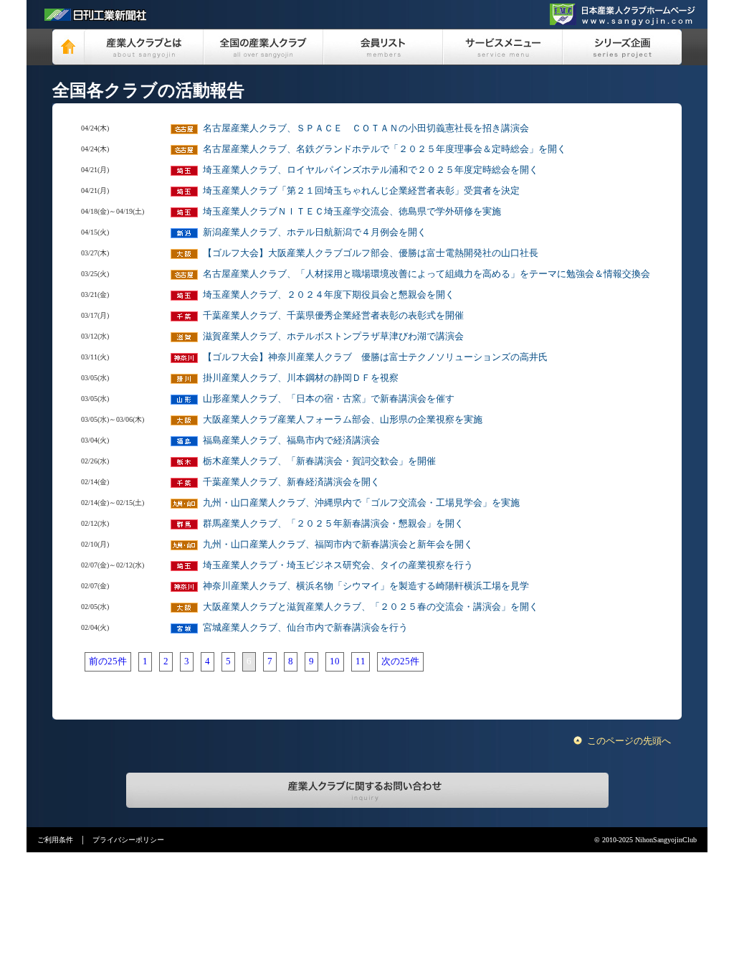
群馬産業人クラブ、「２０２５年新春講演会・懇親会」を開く (333, 523)
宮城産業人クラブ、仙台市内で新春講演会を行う (305, 627)
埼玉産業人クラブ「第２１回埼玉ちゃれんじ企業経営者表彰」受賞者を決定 (361, 190)
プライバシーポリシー (128, 840)
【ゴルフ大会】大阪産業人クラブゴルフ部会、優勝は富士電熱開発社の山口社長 (370, 253)
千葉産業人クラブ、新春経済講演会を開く (291, 481)
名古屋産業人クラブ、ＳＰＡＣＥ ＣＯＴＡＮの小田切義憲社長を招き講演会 (366, 128)
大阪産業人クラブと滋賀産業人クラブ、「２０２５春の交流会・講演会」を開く (370, 606)
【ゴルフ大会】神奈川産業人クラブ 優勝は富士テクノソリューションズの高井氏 (375, 357)
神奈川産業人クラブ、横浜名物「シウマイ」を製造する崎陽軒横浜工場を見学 (366, 585)
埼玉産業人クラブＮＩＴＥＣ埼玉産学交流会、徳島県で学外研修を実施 (352, 211)
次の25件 (400, 661)
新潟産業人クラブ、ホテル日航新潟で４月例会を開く (314, 232)
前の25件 (108, 661)
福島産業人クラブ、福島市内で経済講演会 (291, 440)
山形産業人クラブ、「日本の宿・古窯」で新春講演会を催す (328, 398)
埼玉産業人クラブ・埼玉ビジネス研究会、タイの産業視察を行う (338, 565)
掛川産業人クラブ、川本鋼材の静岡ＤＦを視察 (301, 377)
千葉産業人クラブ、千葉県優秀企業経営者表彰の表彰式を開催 (333, 315)
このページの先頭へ (629, 740)
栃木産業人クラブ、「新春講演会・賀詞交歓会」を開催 (319, 461)
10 (335, 661)
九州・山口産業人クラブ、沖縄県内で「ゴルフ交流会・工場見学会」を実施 (361, 502)
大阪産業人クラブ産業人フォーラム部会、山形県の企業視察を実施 (342, 419)
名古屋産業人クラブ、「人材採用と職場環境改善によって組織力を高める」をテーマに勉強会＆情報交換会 (426, 273)
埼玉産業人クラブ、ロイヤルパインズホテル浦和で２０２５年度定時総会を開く (370, 169)
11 (361, 661)
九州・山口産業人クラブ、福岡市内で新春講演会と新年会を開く (338, 544)
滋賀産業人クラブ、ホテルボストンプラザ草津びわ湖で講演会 (333, 336)
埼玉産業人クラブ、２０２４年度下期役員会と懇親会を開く (328, 294)
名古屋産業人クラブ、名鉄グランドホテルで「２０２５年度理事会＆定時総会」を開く (384, 148)
